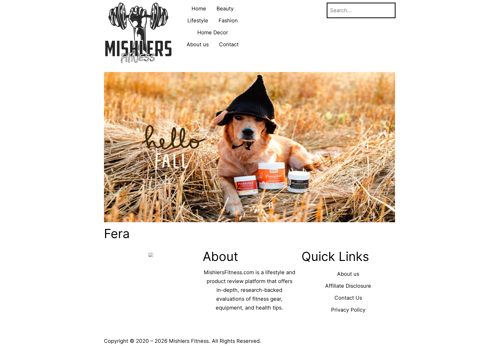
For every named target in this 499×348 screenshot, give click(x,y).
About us (198, 44)
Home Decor (212, 32)
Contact (229, 44)
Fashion (228, 20)
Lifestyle (197, 20)
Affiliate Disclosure (348, 286)
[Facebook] (258, 9)
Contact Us (348, 298)
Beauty (225, 8)
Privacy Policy (348, 310)
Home (199, 8)
